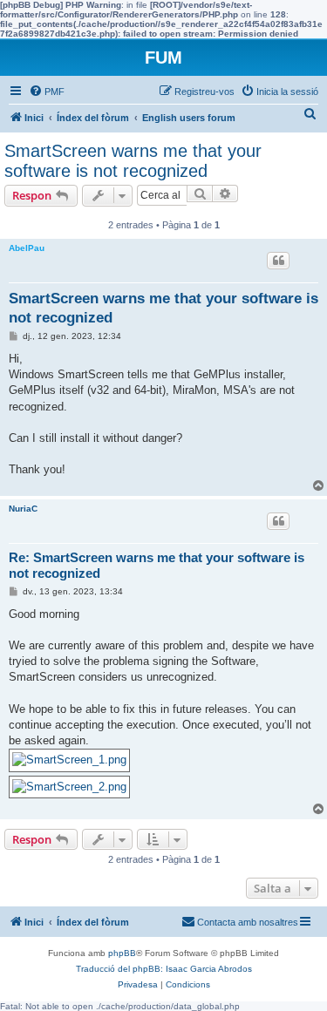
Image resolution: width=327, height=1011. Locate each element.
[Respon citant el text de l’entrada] (278, 260)
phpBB (122, 953)
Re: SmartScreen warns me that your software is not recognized (156, 565)
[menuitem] (47, 91)
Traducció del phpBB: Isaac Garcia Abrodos (164, 969)
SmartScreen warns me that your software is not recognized (133, 160)
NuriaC (23, 508)
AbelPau (26, 248)
